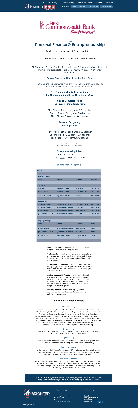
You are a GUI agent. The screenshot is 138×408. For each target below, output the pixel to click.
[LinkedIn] (99, 402)
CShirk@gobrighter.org (80, 380)
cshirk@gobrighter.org (63, 401)
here (62, 157)
